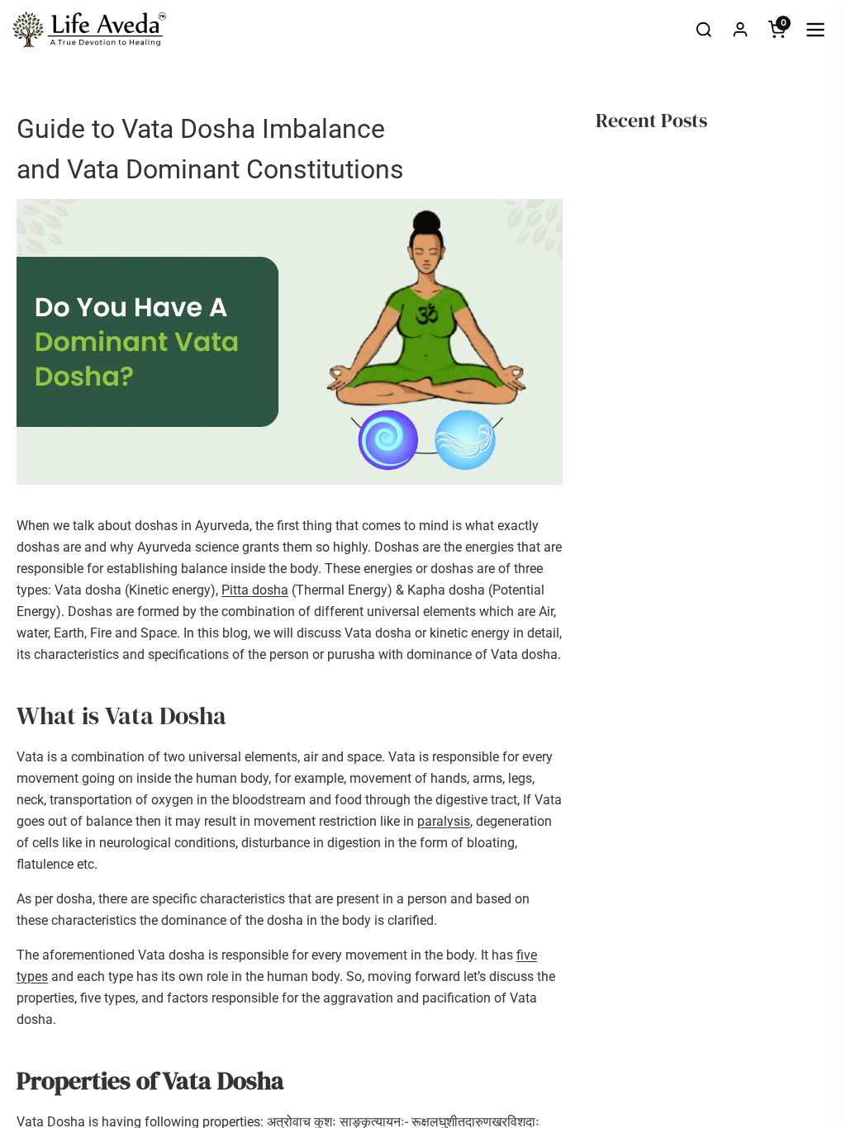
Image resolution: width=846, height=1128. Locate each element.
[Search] (704, 29)
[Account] (740, 29)
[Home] (89, 30)
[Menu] (815, 30)
